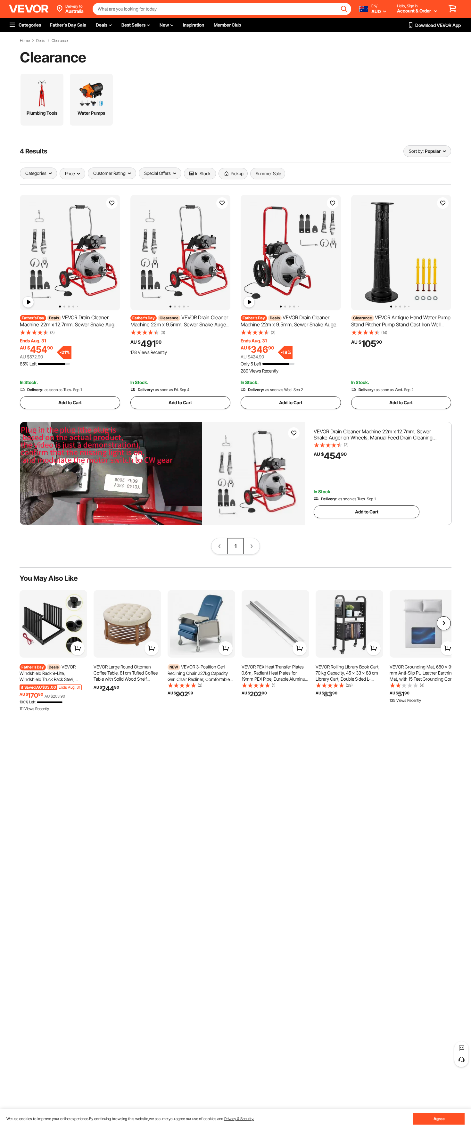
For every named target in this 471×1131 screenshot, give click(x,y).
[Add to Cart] (77, 648)
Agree (439, 1118)
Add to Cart (70, 402)
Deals (40, 40)
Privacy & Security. (239, 1118)
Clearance (60, 40)
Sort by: (416, 151)
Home (25, 40)
